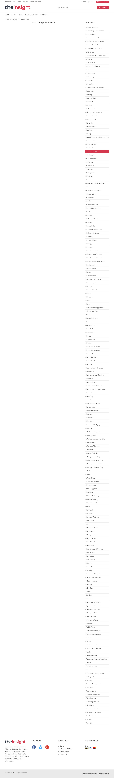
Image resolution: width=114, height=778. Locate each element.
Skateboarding (91, 581)
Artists (88, 70)
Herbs (88, 336)
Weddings (90, 705)
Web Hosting (91, 698)
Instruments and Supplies (95, 375)
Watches (89, 687)
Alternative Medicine (93, 48)
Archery (89, 59)
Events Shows (91, 276)
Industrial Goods (92, 357)
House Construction (93, 350)
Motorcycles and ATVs (94, 464)
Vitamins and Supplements (95, 673)
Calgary (14, 19)
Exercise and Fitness (93, 279)
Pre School (90, 545)
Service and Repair (93, 574)
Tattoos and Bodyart (93, 631)
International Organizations (96, 389)
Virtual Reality (91, 666)
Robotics (89, 563)
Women (89, 719)
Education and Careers (94, 251)
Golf (88, 315)
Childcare (89, 169)
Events (88, 272)
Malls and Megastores (94, 432)
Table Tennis (90, 627)
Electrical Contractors (94, 254)
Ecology (89, 244)
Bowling (89, 130)
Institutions (90, 371)
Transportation (91, 655)
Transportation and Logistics (96, 659)
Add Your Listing (31, 14)
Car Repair (90, 155)
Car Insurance (92, 151)
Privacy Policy (104, 773)
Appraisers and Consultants (96, 55)
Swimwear (90, 623)
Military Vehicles (92, 453)
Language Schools (92, 410)
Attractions (90, 84)
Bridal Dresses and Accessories (97, 137)
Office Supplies (91, 489)
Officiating (90, 492)
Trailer (88, 652)
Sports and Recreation (94, 606)
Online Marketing (92, 496)
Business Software (92, 141)
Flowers (89, 297)
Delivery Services (92, 233)
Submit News (64, 752)
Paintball (89, 510)
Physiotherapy (91, 538)
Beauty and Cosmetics (94, 112)
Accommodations (92, 27)
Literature (90, 421)
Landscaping (91, 407)
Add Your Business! (103, 1)
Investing (89, 396)
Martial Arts (90, 442)
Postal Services (91, 542)
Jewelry (89, 400)
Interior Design (91, 382)
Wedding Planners (93, 702)
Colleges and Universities (95, 183)
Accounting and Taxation (95, 31)
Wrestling (89, 723)
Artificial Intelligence (93, 66)
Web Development (93, 694)
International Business (94, 386)
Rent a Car (90, 556)
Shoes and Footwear (93, 577)
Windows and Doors (93, 712)
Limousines (90, 418)
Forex (88, 304)
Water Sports (91, 691)
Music (88, 471)
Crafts (88, 201)
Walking (89, 680)
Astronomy (90, 77)
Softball (89, 595)
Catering (89, 162)
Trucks (88, 663)
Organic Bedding (92, 503)
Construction (90, 187)
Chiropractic (90, 173)
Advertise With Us (66, 749)
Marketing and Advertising (96, 439)
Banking (89, 94)
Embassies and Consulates (95, 261)
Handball (89, 329)
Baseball (89, 102)
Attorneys (89, 80)
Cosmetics (90, 197)
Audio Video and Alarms (95, 87)
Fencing (89, 286)
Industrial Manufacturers (95, 361)
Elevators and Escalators (95, 258)
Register (25, 1)
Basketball (90, 105)
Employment (90, 265)
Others (88, 506)
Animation (90, 52)
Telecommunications (93, 634)
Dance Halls (90, 226)
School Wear (90, 567)
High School (90, 339)
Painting (89, 513)
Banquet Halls (91, 98)
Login (19, 1)
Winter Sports (91, 716)
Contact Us (44, 14)
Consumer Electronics (93, 190)
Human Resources (92, 354)
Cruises (89, 215)
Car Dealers (90, 148)
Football (89, 300)
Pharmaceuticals (92, 528)
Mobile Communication (94, 460)
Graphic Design (91, 318)
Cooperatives (91, 194)
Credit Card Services (93, 208)
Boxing (88, 134)
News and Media (92, 481)
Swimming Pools (92, 620)
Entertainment (91, 268)
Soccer (88, 592)
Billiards (89, 123)
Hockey (89, 343)
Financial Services (92, 290)
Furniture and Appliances (95, 308)
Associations (90, 73)
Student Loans (91, 616)
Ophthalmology (91, 499)
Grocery (89, 322)
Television (90, 638)
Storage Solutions (92, 613)
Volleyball (90, 677)
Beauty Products (92, 116)
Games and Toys (92, 311)
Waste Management (93, 684)
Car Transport (91, 158)
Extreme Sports (91, 283)
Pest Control (90, 521)
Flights (88, 293)
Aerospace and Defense (94, 38)
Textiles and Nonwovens (95, 645)
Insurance (89, 379)
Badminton (90, 91)
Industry (89, 364)
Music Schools (91, 478)
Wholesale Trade (92, 709)
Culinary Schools (92, 219)
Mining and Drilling (93, 457)
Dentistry (89, 237)
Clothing (89, 176)
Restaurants (90, 560)
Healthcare (90, 332)
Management (91, 435)
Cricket (88, 212)
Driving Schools (91, 240)
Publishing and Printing (94, 549)
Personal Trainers (92, 517)
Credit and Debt (92, 205)
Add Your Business (35, 1)
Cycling (89, 222)
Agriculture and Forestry (95, 41)
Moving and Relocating (94, 467)
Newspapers (91, 485)
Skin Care (89, 588)
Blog (20, 14)
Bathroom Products (93, 109)
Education (89, 247)
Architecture (90, 63)
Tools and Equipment (93, 648)
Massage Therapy (92, 446)
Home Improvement (93, 347)
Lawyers (89, 414)
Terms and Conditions (89, 773)
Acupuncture (90, 34)
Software (89, 599)
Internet (89, 393)
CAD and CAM (91, 144)
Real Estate (90, 552)
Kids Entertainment (93, 403)
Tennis (88, 641)
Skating (89, 584)
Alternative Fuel (92, 45)
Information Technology (94, 368)
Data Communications (94, 229)
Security (89, 570)
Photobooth (90, 531)
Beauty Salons (91, 119)
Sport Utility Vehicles (93, 602)
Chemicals (90, 165)
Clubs (88, 180)
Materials (89, 450)
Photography (91, 535)
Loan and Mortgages (93, 425)
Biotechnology (91, 126)
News (14, 14)
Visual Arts (90, 670)
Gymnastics (90, 325)
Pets (87, 524)
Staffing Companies (93, 609)
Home (7, 14)
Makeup (89, 428)
